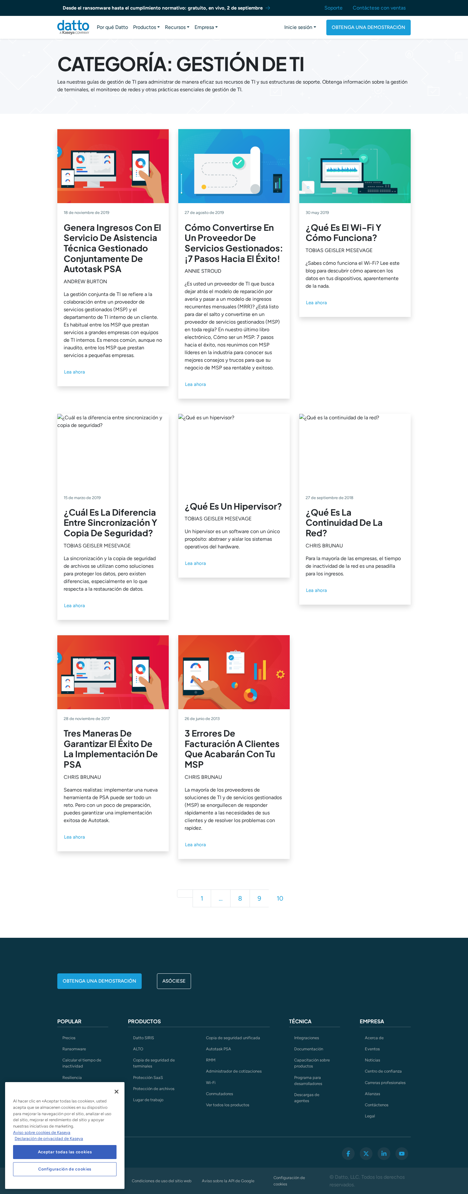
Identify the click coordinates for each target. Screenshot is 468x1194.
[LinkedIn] (384, 1154)
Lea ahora (74, 372)
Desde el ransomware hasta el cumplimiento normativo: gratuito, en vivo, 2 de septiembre (163, 8)
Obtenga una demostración (368, 27)
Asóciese (174, 981)
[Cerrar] (117, 1092)
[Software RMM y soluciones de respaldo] (73, 27)
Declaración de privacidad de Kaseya (49, 1138)
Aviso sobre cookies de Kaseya (41, 1132)
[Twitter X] (366, 1154)
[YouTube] (402, 1154)
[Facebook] (348, 1154)
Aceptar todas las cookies (65, 1151)
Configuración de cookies (289, 1180)
